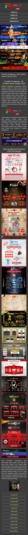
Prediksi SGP (14, 15)
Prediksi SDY (14, 18)
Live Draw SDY (14, 498)
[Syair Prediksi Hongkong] (14, 26)
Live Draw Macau (14, 504)
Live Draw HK (14, 494)
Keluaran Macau (14, 531)
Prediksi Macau (14, 21)
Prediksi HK (14, 12)
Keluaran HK (14, 521)
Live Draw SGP (14, 501)
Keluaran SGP (14, 527)
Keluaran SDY (14, 524)
